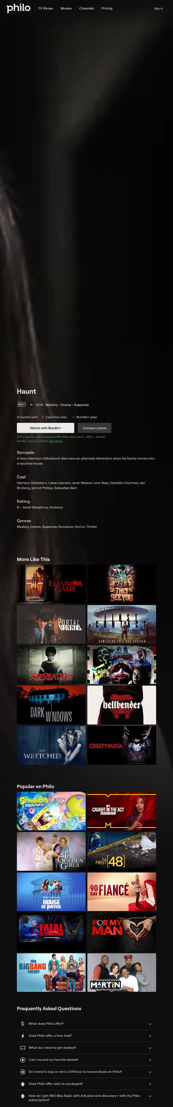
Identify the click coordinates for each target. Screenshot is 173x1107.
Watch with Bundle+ (45, 428)
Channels (86, 8)
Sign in (158, 8)
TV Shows (45, 8)
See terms (56, 441)
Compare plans (94, 428)
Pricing (106, 8)
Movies (66, 8)
